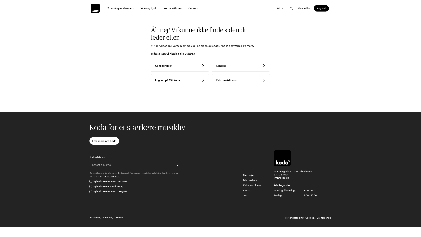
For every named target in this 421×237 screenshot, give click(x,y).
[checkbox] (90, 181)
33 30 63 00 (281, 174)
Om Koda (193, 8)
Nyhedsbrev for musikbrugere (110, 191)
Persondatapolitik (112, 176)
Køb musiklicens (173, 8)
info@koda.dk (281, 177)
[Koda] (95, 8)
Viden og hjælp (148, 8)
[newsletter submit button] (177, 165)
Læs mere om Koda (104, 140)
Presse (246, 190)
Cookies (309, 217)
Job (245, 195)
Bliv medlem (304, 8)
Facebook (107, 217)
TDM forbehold (323, 217)
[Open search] (291, 8)
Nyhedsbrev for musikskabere (110, 181)
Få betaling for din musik (120, 8)
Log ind (321, 8)
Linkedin (118, 217)
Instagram (94, 217)
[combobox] (280, 8)
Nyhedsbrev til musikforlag (108, 186)
